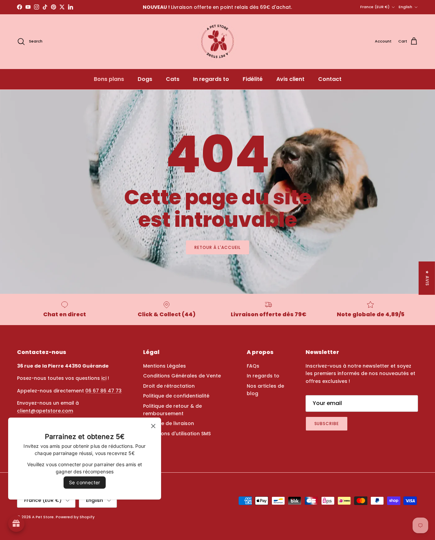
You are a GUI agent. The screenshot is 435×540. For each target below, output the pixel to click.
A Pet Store (43, 517)
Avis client (290, 79)
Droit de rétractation (169, 386)
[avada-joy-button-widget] (16, 524)
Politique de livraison (168, 423)
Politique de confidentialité (176, 395)
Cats (172, 79)
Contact (330, 79)
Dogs (145, 79)
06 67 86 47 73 (103, 390)
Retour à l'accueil (217, 247)
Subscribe (326, 423)
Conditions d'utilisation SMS (177, 433)
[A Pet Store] (217, 41)
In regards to (211, 79)
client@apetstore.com (45, 410)
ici (103, 378)
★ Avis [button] (427, 278)
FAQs (253, 365)
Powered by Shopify (75, 517)
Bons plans (109, 79)
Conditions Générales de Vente (182, 375)
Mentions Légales (164, 365)
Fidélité (253, 79)
